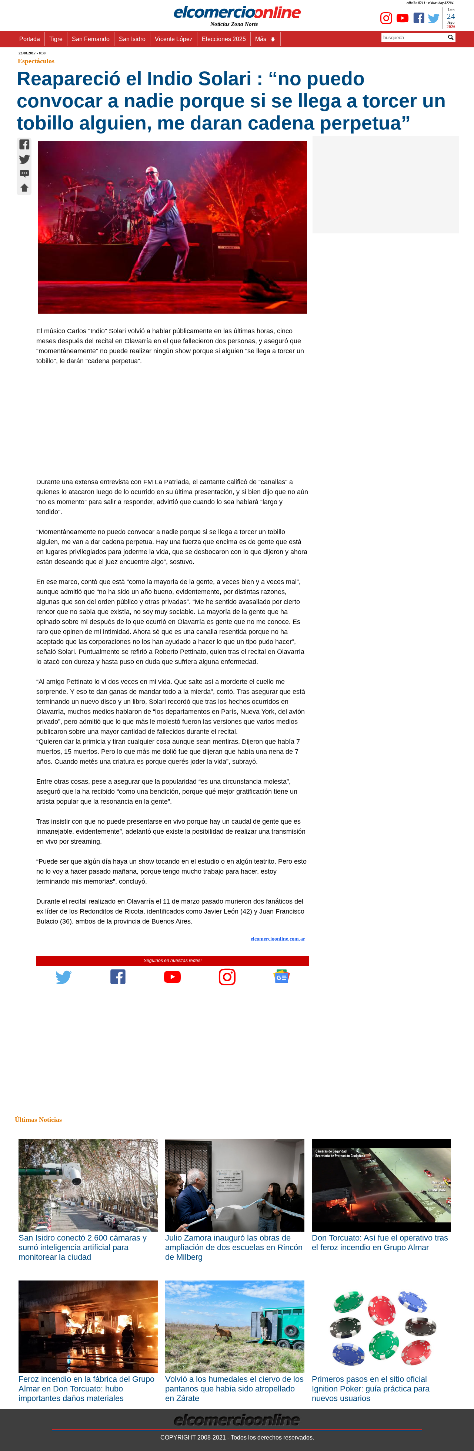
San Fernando (91, 39)
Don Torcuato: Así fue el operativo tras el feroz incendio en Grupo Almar (380, 1242)
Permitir (295, 13)
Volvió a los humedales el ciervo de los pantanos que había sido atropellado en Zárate (234, 1388)
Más (260, 39)
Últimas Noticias (38, 1119)
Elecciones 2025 (224, 39)
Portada (29, 39)
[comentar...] (24, 174)
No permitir (258, 13)
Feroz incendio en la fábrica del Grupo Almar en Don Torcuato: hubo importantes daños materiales (86, 1388)
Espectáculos (36, 61)
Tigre (56, 39)
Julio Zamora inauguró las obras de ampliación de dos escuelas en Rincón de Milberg (234, 1247)
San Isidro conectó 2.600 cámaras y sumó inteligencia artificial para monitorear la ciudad (83, 1247)
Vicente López (174, 39)
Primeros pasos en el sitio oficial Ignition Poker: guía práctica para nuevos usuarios (371, 1388)
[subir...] (24, 189)
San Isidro (132, 39)
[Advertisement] (168, 421)
